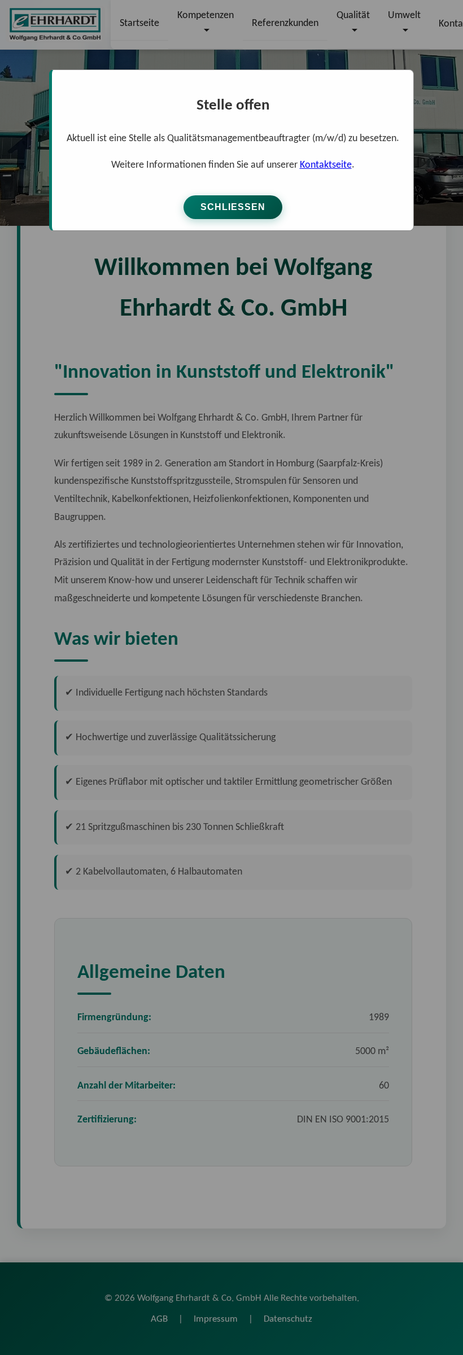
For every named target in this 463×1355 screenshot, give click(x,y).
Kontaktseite (326, 165)
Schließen (232, 207)
